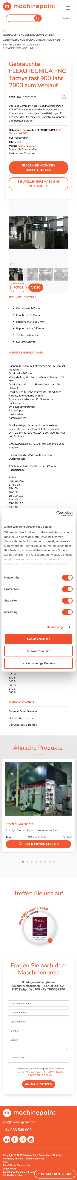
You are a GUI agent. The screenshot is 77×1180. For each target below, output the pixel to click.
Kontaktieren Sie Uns (55, 1174)
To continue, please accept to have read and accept (40, 1072)
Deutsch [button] (66, 18)
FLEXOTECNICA (26, 146)
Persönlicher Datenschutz (16, 1165)
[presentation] (37, 857)
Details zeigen (56, 627)
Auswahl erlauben (38, 651)
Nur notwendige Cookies (38, 663)
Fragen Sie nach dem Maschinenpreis (38, 167)
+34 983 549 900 (17, 1129)
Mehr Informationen (42, 844)
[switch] (67, 589)
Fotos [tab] (18, 288)
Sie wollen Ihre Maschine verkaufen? (38, 184)
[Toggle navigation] (68, 8)
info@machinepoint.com (19, 1122)
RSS (5, 1162)
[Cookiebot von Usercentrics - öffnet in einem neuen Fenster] (56, 513)
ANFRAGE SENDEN (38, 1084)
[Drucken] (64, 97)
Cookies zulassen (38, 638)
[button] (63, 233)
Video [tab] (35, 288)
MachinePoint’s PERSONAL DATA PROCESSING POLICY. (44, 1073)
